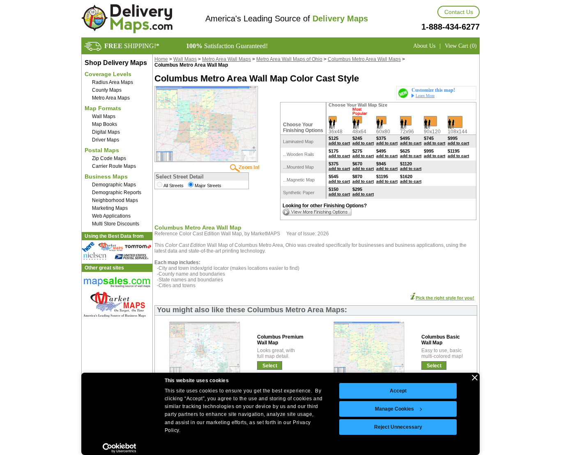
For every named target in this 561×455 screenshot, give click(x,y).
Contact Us (458, 12)
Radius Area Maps (112, 82)
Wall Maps (103, 116)
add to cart (339, 143)
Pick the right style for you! (445, 297)
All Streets (173, 185)
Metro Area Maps (111, 98)
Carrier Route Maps (114, 166)
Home (161, 59)
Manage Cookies (394, 409)
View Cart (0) (461, 46)
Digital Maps (106, 132)
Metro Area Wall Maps (226, 59)
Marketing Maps (110, 208)
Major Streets (208, 185)
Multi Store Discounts (115, 224)
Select (269, 366)
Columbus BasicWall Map (440, 340)
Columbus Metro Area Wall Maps (364, 59)
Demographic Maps (114, 185)
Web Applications (111, 216)
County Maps (107, 90)
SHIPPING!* (131, 45)
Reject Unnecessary (398, 427)
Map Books (104, 124)
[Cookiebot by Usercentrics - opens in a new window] (119, 448)
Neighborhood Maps (115, 200)
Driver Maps (105, 140)
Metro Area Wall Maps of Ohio (289, 59)
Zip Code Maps (109, 158)
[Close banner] (475, 378)
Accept (398, 391)
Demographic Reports (116, 192)
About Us (424, 46)
